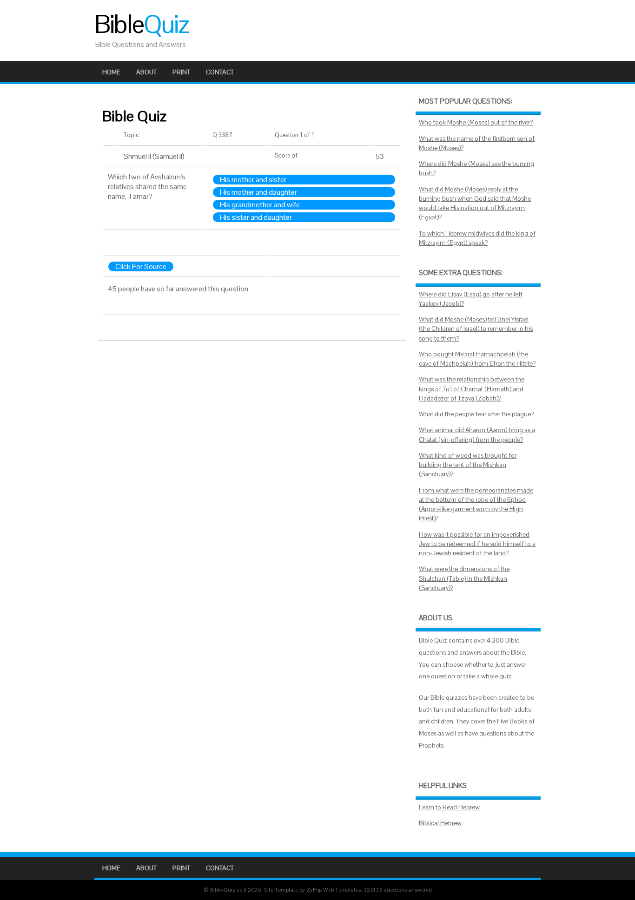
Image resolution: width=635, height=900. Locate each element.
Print (181, 72)
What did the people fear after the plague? (476, 414)
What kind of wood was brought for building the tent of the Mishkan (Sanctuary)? (467, 465)
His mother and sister (253, 179)
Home (111, 72)
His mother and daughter (258, 192)
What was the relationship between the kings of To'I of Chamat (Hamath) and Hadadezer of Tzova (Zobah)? (471, 388)
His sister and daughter (256, 217)
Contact (220, 72)
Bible (141, 24)
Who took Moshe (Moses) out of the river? (476, 122)
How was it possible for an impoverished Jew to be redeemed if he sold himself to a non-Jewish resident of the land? (477, 544)
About (146, 72)
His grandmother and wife (260, 205)
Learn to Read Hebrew (449, 807)
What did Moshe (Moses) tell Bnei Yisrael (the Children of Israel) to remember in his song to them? (476, 328)
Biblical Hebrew (440, 823)
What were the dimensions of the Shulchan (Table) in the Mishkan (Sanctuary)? (464, 578)
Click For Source (140, 266)
